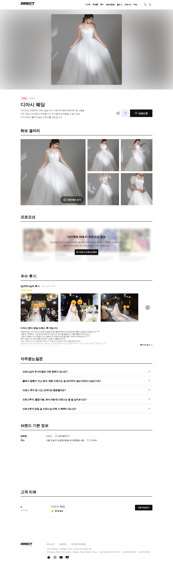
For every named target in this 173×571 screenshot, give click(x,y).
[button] (88, 4)
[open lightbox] (103, 155)
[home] (28, 4)
